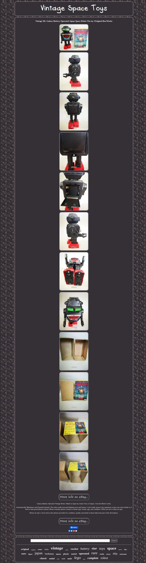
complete (92, 558)
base (84, 559)
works (102, 554)
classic (43, 558)
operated (84, 553)
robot (104, 558)
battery (84, 548)
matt (63, 559)
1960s (46, 549)
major (66, 549)
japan (39, 553)
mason (58, 554)
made (70, 559)
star (94, 548)
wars (23, 553)
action (40, 549)
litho (125, 549)
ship (115, 553)
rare (94, 553)
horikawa (49, 554)
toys (102, 548)
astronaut (123, 554)
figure (30, 554)
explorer (33, 549)
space (111, 548)
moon (120, 549)
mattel (74, 554)
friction (108, 554)
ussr (58, 559)
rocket (74, 548)
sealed (52, 558)
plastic (66, 554)
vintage (57, 548)
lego (77, 558)
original (25, 549)
